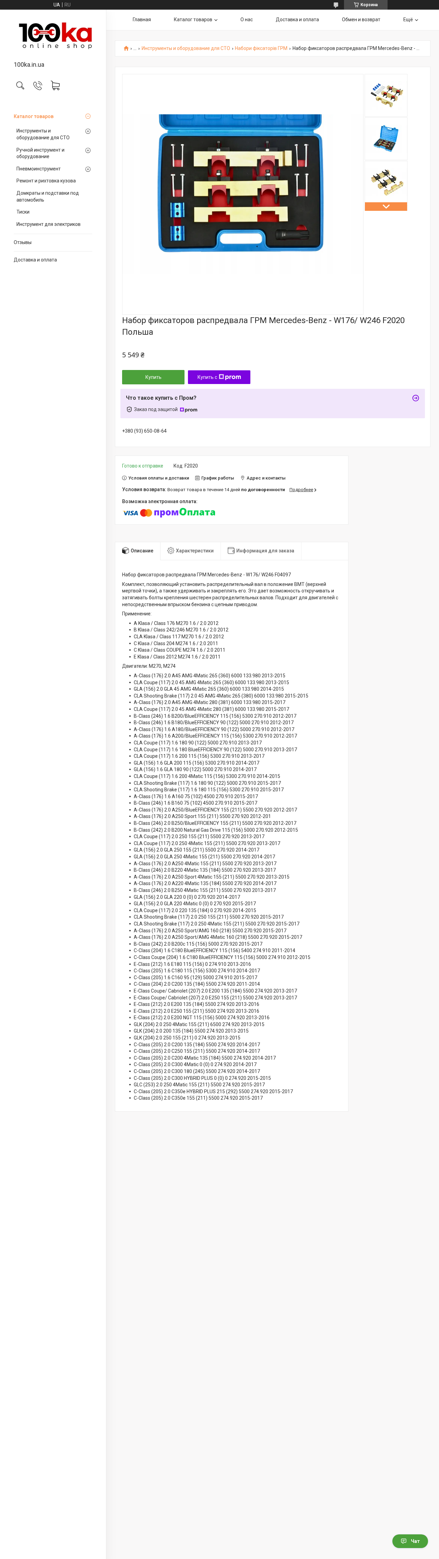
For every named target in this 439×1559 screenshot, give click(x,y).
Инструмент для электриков (48, 224)
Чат (415, 1541)
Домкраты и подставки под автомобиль (47, 196)
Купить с (207, 377)
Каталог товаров (34, 116)
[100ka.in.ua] (53, 36)
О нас (246, 19)
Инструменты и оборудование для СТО (43, 134)
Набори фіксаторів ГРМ (261, 48)
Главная (142, 19)
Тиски (22, 212)
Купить (153, 377)
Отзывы (23, 242)
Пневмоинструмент (38, 168)
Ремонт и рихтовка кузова (46, 180)
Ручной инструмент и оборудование (40, 153)
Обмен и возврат (361, 19)
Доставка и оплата (35, 260)
